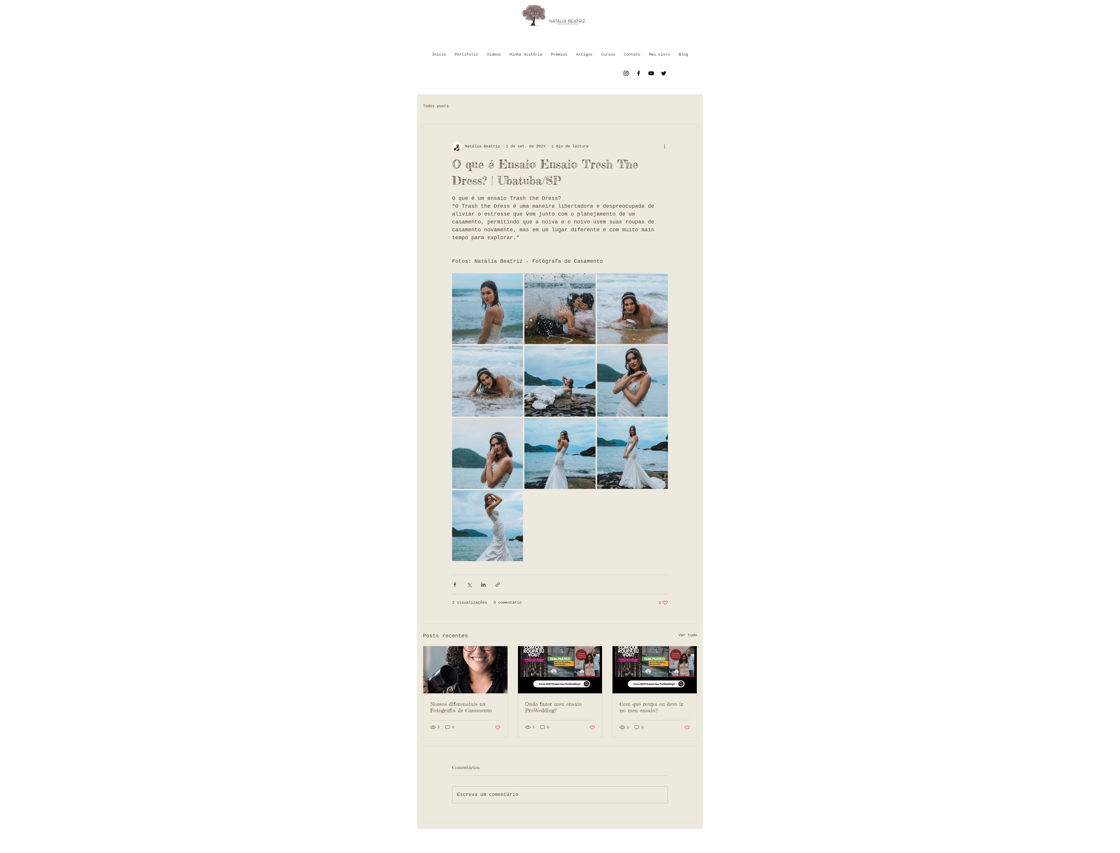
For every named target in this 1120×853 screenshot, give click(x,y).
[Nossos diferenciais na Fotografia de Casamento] (465, 669)
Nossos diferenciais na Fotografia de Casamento (461, 707)
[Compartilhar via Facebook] (455, 584)
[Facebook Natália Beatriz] (638, 73)
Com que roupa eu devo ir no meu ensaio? (651, 707)
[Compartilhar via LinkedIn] (483, 584)
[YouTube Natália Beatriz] (651, 73)
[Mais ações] (664, 146)
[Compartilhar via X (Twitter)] (469, 584)
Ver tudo (687, 635)
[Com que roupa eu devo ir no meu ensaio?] (654, 669)
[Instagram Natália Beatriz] (626, 73)
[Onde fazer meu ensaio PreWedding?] (560, 669)
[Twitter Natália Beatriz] (663, 73)
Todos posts (436, 106)
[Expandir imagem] (487, 308)
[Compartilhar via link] (498, 584)
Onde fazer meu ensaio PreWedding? (553, 707)
